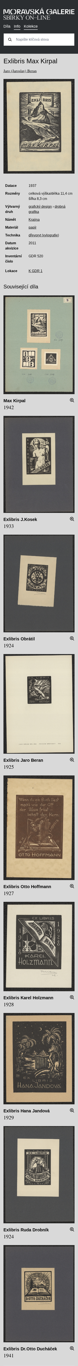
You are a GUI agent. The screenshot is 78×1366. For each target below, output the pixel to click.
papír (32, 227)
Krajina (34, 219)
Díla (6, 26)
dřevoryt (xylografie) (44, 235)
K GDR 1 (35, 271)
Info (17, 26)
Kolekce (31, 26)
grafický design (40, 206)
